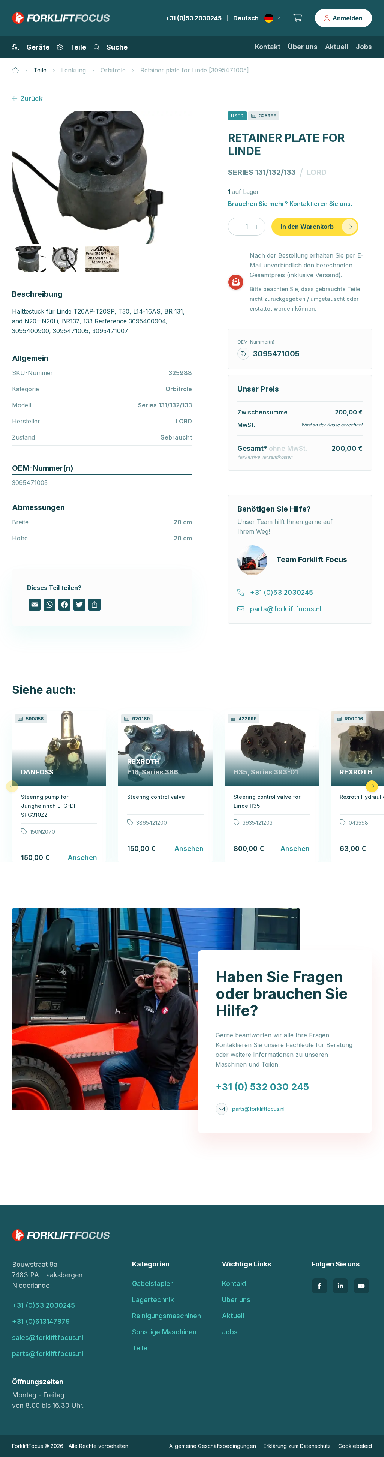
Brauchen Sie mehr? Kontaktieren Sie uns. (290, 203)
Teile (39, 70)
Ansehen (82, 857)
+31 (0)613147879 (41, 1321)
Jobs (364, 47)
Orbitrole (113, 70)
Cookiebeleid (355, 1446)
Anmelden (348, 18)
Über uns (303, 47)
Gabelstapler (152, 1283)
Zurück (32, 98)
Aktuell (336, 47)
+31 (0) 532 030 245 (262, 1086)
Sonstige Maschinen (164, 1332)
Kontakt (267, 47)
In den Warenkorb (307, 226)
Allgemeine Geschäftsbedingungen (212, 1446)
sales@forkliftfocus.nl (47, 1337)
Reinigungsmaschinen (166, 1316)
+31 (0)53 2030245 (194, 18)
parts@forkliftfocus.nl (258, 1109)
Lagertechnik (153, 1300)
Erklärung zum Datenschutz (297, 1446)
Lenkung (73, 70)
